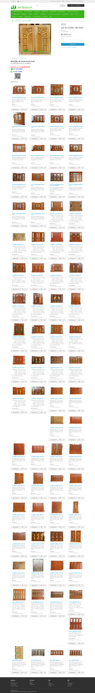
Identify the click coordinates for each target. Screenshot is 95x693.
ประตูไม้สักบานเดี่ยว (44, 11)
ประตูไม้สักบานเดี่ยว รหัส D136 (18, 544)
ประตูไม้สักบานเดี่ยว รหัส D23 (56, 456)
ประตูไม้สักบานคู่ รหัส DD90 (56, 213)
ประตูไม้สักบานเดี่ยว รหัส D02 (56, 398)
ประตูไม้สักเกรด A (43, 14)
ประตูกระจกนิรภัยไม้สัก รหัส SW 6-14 (38, 127)
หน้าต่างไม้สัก (18, 20)
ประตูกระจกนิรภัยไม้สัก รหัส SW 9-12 (75, 185)
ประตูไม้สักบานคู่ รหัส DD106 (56, 306)
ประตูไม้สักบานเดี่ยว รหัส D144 (56, 544)
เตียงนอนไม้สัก (24, 14)
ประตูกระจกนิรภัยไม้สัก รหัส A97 (76, 97)
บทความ (71, 14)
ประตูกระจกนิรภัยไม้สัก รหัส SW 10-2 (19, 214)
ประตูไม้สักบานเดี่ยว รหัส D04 (75, 398)
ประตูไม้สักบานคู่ (36, 11)
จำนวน (62, 38)
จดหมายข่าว (69, 685)
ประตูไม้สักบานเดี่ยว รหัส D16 (18, 456)
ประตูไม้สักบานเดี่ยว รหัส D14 (75, 427)
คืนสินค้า (31, 683)
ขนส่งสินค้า (14, 16)
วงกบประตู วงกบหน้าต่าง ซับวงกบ (72, 11)
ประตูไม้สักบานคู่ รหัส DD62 (18, 275)
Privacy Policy (13, 684)
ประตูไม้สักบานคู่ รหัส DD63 (37, 275)
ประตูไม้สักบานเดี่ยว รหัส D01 (18, 573)
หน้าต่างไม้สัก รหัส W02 (36, 660)
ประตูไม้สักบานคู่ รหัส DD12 (75, 306)
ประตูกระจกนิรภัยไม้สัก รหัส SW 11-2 (38, 214)
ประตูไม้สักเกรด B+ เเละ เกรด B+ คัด (54, 14)
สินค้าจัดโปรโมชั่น (28, 16)
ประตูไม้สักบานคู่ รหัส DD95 (18, 244)
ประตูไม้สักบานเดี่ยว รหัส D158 (56, 573)
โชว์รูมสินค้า (20, 16)
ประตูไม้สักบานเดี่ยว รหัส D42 (75, 456)
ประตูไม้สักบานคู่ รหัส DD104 (37, 367)
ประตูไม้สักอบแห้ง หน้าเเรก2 (17, 11)
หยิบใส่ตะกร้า (73, 44)
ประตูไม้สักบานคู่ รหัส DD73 (75, 244)
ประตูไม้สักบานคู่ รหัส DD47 (56, 275)
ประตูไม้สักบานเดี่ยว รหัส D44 (18, 485)
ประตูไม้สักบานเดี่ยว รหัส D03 (37, 573)
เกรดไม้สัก (30, 14)
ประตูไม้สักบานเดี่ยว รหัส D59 (75, 485)
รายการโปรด (69, 684)
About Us (12, 682)
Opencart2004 (34, 691)
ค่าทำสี (76, 14)
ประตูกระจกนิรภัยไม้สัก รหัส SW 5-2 (38, 185)
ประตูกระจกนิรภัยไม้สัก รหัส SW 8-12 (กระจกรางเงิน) (56, 185)
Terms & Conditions (14, 685)
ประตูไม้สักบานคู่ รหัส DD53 (75, 367)
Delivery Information (14, 683)
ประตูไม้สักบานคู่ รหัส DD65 (18, 398)
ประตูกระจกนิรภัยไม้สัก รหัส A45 (76, 126)
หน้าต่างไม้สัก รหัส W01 (17, 660)
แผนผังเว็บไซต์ (32, 684)
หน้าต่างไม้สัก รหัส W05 (74, 660)
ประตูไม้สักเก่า (36, 14)
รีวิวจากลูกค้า (45, 16)
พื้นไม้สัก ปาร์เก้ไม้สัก (16, 14)
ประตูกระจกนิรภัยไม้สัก (28, 11)
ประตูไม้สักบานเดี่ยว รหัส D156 (75, 573)
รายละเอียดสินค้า (14, 58)
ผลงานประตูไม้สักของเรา (37, 16)
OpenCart (16, 690)
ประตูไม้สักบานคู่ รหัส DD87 (56, 244)
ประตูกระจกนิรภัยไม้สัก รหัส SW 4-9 (19, 127)
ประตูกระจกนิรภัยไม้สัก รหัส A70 (57, 155)
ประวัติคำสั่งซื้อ (69, 683)
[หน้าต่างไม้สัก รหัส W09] (35, 39)
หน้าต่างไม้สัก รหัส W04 (55, 660)
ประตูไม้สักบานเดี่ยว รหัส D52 (37, 485)
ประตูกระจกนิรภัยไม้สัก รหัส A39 (19, 97)
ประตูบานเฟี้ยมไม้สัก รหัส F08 (56, 602)
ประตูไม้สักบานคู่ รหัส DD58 (56, 336)
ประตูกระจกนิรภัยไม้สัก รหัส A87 (19, 184)
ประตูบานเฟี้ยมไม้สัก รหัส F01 (18, 602)
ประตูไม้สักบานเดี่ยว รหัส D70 (18, 514)
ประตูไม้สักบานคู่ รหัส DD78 (18, 367)
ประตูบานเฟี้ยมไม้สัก (61, 11)
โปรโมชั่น (50, 685)
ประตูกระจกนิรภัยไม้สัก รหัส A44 (57, 126)
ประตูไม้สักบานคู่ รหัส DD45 (75, 275)
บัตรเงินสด (50, 683)
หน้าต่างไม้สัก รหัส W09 (27, 20)
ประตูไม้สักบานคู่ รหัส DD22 (18, 336)
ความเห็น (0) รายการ (23, 58)
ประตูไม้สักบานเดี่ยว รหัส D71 (37, 514)
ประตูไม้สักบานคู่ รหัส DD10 (37, 306)
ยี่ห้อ (49, 682)
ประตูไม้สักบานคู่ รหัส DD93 (75, 213)
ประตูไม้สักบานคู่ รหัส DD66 (37, 398)
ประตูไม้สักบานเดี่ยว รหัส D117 (56, 514)
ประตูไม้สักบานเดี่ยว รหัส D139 (56, 427)
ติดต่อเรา (50, 16)
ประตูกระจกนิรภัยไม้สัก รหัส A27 (57, 97)
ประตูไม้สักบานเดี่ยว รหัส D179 (75, 544)
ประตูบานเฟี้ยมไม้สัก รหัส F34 (75, 631)
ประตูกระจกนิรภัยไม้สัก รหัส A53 (19, 155)
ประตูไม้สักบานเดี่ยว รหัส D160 (37, 456)
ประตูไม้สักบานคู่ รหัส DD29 (37, 336)
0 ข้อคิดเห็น (69, 47)
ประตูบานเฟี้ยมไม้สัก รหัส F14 (75, 602)
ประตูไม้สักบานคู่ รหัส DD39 (18, 306)
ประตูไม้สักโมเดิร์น (53, 11)
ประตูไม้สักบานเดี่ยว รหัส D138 (37, 544)
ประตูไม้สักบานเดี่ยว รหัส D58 (56, 485)
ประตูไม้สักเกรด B (65, 14)
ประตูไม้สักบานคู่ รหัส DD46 (56, 367)
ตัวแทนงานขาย (51, 684)
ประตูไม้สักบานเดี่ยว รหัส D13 (75, 514)
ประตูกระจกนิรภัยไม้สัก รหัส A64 (38, 155)
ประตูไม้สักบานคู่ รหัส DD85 (37, 244)
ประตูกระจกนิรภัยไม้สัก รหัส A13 (38, 97)
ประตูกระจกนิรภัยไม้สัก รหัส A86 (76, 155)
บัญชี (68, 682)
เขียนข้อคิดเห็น (74, 47)
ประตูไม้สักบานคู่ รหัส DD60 (75, 336)
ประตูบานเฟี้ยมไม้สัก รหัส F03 (37, 602)
